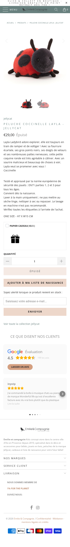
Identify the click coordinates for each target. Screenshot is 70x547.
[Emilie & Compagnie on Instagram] (38, 507)
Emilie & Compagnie (24, 518)
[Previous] (7, 59)
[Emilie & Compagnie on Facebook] (31, 507)
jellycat (8, 118)
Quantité (10, 254)
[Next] (63, 59)
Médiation (58, 518)
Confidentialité (43, 518)
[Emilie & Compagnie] (35, 9)
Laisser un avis (20, 366)
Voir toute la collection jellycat (21, 324)
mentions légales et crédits (35, 522)
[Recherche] (57, 9)
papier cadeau (22, 225)
